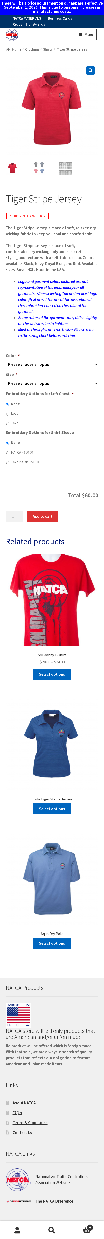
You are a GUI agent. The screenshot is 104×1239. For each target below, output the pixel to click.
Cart (80, 1225)
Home (16, 49)
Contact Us (22, 1132)
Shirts (48, 49)
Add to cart (42, 516)
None (15, 403)
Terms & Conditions (30, 1122)
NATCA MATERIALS (27, 18)
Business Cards (60, 18)
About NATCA (24, 1103)
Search (52, 1230)
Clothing (32, 49)
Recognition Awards (29, 24)
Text (14, 423)
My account (17, 1230)
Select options (52, 674)
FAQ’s (17, 1112)
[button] (90, 70)
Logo (15, 413)
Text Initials (25, 462)
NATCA (22, 452)
